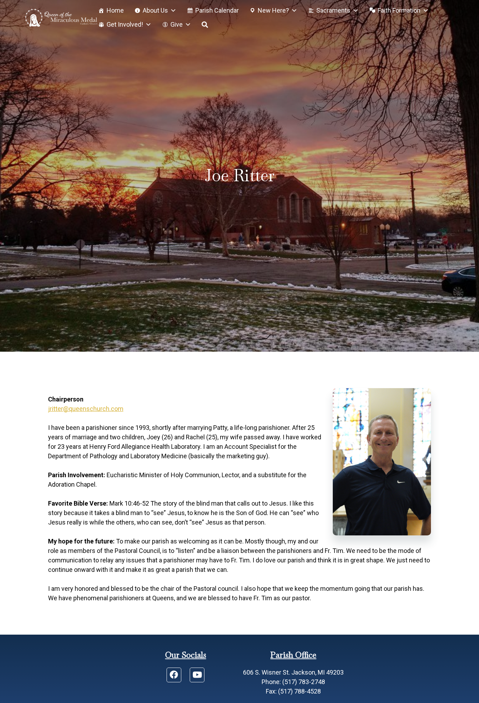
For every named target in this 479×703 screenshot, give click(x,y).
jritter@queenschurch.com (85, 408)
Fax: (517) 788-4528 (293, 691)
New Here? (273, 10)
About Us (155, 10)
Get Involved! (125, 24)
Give (176, 24)
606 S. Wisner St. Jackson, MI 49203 (293, 672)
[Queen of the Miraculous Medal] (61, 17)
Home (115, 10)
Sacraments (333, 10)
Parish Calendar (217, 10)
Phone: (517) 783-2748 (293, 681)
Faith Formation (399, 10)
